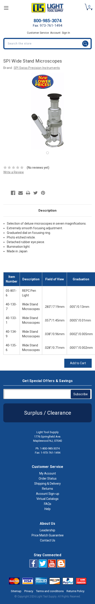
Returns (47, 488)
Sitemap (16, 591)
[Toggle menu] (6, 8)
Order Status (48, 478)
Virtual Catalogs (47, 499)
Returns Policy (75, 591)
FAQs (47, 504)
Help (47, 509)
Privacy (28, 591)
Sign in (66, 32)
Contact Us (47, 540)
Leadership (47, 530)
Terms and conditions (50, 591)
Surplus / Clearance (47, 413)
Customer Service (38, 32)
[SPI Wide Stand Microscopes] (47, 152)
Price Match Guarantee (48, 535)
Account (55, 32)
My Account (47, 473)
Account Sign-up (47, 493)
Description (47, 210)
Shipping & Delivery (47, 483)
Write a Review (13, 172)
